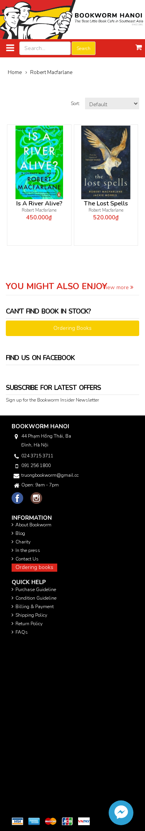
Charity (23, 542)
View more (116, 287)
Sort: (76, 103)
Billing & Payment (34, 606)
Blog (20, 533)
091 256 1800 (36, 465)
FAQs (21, 632)
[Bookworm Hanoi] (72, 19)
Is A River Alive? (39, 204)
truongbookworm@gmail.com (49, 475)
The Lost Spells (106, 204)
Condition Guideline (35, 598)
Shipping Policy (31, 615)
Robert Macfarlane (39, 210)
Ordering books (34, 567)
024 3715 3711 (37, 456)
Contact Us (27, 559)
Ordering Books (72, 328)
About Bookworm (33, 525)
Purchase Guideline (35, 589)
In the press (27, 550)
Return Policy (29, 624)
